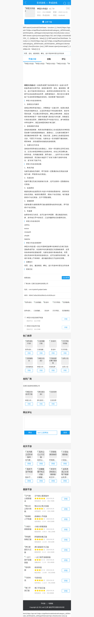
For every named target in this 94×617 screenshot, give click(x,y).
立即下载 (48, 22)
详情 (65, 319)
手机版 (43, 603)
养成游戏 (53, 3)
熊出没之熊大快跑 (42, 506)
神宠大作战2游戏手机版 (34, 317)
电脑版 (51, 603)
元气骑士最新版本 (42, 496)
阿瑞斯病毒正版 (41, 537)
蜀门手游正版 (40, 588)
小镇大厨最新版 (41, 527)
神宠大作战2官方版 (33, 326)
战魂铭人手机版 (41, 516)
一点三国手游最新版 (43, 557)
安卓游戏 (41, 3)
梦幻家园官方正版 (42, 547)
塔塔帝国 (38, 567)
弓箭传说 (38, 578)
